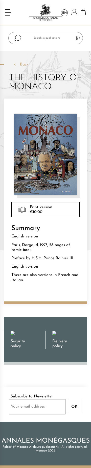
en (64, 12)
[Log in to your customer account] (74, 12)
